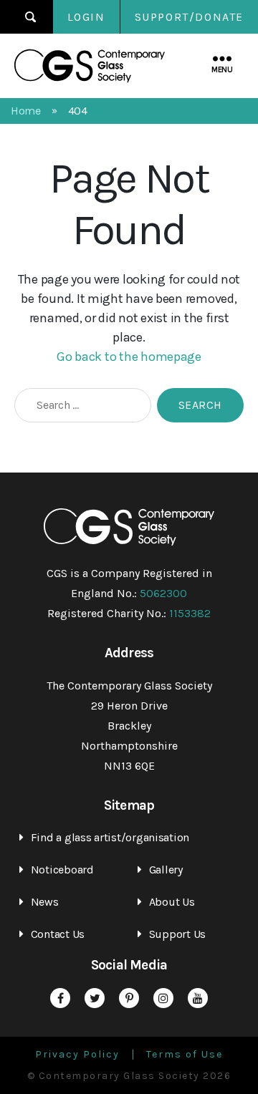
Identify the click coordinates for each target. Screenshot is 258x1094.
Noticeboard (62, 869)
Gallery (166, 869)
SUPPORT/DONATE (189, 17)
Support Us (177, 934)
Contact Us (58, 934)
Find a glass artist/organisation (110, 837)
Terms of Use (184, 1055)
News (45, 902)
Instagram (163, 998)
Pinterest (129, 998)
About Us (172, 902)
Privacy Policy (77, 1055)
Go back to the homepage (129, 356)
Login (86, 17)
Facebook (60, 998)
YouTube (198, 998)
